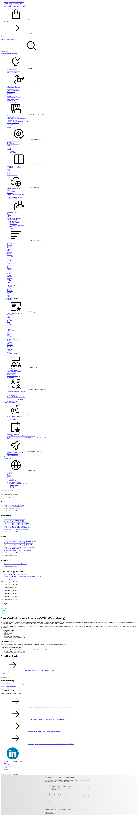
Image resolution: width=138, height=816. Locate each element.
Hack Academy (11, 374)
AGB (5, 763)
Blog (8, 420)
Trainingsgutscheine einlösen (14, 97)
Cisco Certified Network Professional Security (15, 526)
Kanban (9, 148)
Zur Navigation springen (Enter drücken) (14, 2)
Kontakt (13, 39)
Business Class (7, 457)
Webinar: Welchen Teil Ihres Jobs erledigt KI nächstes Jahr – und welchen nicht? (27, 437)
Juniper (9, 275)
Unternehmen (7, 458)
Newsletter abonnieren (12, 419)
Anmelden (6, 771)
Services (6, 355)
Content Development (12, 370)
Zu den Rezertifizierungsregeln (8, 686)
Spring (12, 228)
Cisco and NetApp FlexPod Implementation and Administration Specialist (22, 576)
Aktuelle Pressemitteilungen (14, 416)
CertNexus (9, 255)
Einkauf (9, 126)
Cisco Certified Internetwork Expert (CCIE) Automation (18, 550)
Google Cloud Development (17, 225)
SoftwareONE (10, 292)
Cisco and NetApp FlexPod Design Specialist (15, 575)
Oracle (8, 283)
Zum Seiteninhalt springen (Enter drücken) (14, 6)
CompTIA (9, 260)
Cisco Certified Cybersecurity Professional (14, 519)
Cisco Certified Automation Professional (14, 520)
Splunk (9, 293)
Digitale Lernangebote (12, 102)
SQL (8, 216)
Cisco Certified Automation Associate (13, 506)
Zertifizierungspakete (12, 455)
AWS (8, 250)
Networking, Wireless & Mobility (15, 399)
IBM (8, 332)
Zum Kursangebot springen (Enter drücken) (15, 5)
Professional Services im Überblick (16, 391)
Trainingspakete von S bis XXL (15, 452)
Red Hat (9, 288)
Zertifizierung (7, 299)
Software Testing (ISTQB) (13, 219)
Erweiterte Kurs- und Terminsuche (9, 53)
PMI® (8, 172)
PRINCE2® (10, 173)
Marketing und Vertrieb (13, 123)
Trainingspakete (11, 94)
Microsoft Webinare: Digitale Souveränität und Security (21, 436)
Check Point (10, 256)
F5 (7, 266)
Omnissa (9, 282)
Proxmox (9, 286)
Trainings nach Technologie (14, 89)
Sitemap (6, 769)
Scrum (8, 145)
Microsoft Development (16, 227)
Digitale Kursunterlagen (13, 99)
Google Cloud (10, 270)
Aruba (8, 249)
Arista (8, 247)
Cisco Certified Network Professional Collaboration (17, 523)
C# (8, 214)
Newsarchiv (10, 418)
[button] (32, 51)
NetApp (9, 279)
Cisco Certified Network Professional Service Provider (17, 527)
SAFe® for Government (13, 144)
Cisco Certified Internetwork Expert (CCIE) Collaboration (18, 543)
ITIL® (8, 170)
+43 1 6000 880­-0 (5, 39)
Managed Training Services (14, 371)
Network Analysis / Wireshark (14, 197)
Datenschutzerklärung (9, 766)
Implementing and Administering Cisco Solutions (39, 670)
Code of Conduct (11, 480)
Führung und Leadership (13, 117)
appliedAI (9, 246)
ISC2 (8, 273)
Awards (9, 475)
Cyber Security (11, 191)
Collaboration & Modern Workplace (16, 397)
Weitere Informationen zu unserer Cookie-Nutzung (58, 809)
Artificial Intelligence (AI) (13, 188)
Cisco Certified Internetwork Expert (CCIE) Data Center (18, 544)
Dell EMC (9, 265)
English (30, 33)
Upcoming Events (11, 86)
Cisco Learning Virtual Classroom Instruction (15, 564)
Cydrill (9, 263)
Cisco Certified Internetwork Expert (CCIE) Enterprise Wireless (20, 541)
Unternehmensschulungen (13, 90)
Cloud (8, 190)
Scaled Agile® (10, 348)
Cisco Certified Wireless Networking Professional (16, 529)
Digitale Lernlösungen (12, 368)
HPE (8, 272)
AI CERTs (9, 243)
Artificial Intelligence (12, 394)
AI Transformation (11, 69)
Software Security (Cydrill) (14, 218)
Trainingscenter (11, 100)
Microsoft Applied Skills (13, 339)
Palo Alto (9, 343)
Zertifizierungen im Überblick (14, 313)
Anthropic (9, 245)
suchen (2, 51)
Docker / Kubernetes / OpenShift (15, 194)
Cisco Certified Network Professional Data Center (16, 524)
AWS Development (15, 222)
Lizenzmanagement (12, 175)
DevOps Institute (11, 146)
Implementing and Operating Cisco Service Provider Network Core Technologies (51, 744)
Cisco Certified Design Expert (11, 548)
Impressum (6, 764)
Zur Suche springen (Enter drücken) (13, 3)
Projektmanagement (12, 120)
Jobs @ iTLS (10, 479)
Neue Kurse (10, 93)
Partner (9, 477)
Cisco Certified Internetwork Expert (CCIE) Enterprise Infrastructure (21, 540)
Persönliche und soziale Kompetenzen (16, 118)
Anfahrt (12, 486)
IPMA (8, 169)
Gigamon (9, 269)
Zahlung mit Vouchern (12, 454)
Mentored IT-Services (12, 401)
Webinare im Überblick (13, 434)
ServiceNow (13, 152)
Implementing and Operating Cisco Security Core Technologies (46, 731)
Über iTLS (10, 472)
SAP (8, 289)
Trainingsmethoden (12, 96)
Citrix (8, 259)
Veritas (8, 296)
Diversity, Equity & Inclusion (14, 482)
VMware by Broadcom (13, 298)
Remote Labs (10, 377)
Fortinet (9, 268)
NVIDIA (9, 281)
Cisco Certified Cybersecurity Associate (14, 505)
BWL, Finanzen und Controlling (15, 124)
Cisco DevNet (13, 224)
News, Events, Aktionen (10, 402)
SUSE (8, 295)
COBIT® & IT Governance (14, 167)
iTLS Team (10, 473)
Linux (8, 196)
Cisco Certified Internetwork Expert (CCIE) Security (17, 545)
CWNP (9, 262)
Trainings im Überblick (13, 115)
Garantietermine (11, 92)
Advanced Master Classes (13, 71)
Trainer (9, 476)
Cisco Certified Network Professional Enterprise (16, 522)
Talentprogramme (11, 373)
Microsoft (9, 278)
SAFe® (9, 142)
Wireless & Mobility (12, 198)
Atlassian (12, 151)
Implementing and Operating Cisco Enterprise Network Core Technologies (49, 707)
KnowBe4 (9, 276)
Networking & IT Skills (13, 72)
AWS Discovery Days (12, 438)
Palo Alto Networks (12, 285)
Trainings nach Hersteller (13, 87)
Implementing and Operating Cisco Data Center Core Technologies (47, 719)
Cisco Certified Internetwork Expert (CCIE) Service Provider (19, 547)
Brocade (9, 253)
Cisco (8, 258)
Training (6, 55)
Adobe (8, 242)
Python (9, 215)
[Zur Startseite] (3, 36)
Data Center (10, 193)
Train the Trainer (11, 127)
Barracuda (9, 252)
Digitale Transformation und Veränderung (17, 121)
